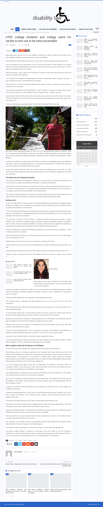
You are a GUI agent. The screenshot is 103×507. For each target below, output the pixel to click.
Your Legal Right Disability (68, 29)
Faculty (20, 440)
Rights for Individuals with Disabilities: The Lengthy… (90, 41)
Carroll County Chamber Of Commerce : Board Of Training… (90, 69)
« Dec (86, 166)
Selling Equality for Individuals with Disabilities (90, 48)
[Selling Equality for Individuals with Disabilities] (79, 48)
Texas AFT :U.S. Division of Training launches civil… (90, 91)
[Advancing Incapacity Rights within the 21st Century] (79, 55)
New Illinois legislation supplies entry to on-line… (90, 84)
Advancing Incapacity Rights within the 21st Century (90, 55)
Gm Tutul (97, 504)
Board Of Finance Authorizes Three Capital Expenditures (90, 98)
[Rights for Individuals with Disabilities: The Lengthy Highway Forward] (79, 41)
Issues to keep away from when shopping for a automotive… (90, 62)
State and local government (48, 29)
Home (12, 29)
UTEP (34, 440)
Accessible (11, 440)
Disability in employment (28, 29)
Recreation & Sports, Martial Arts (83, 134)
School (25, 440)
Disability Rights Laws (86, 29)
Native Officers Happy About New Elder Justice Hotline (21, 464)
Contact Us (6, 1)
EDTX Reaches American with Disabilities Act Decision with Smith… (22, 266)
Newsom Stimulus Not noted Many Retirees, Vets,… (90, 105)
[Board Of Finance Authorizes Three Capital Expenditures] (9, 281)
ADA (17, 29)
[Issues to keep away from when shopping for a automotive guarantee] (79, 62)
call (16, 440)
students (29, 440)
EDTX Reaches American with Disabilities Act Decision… (90, 77)
